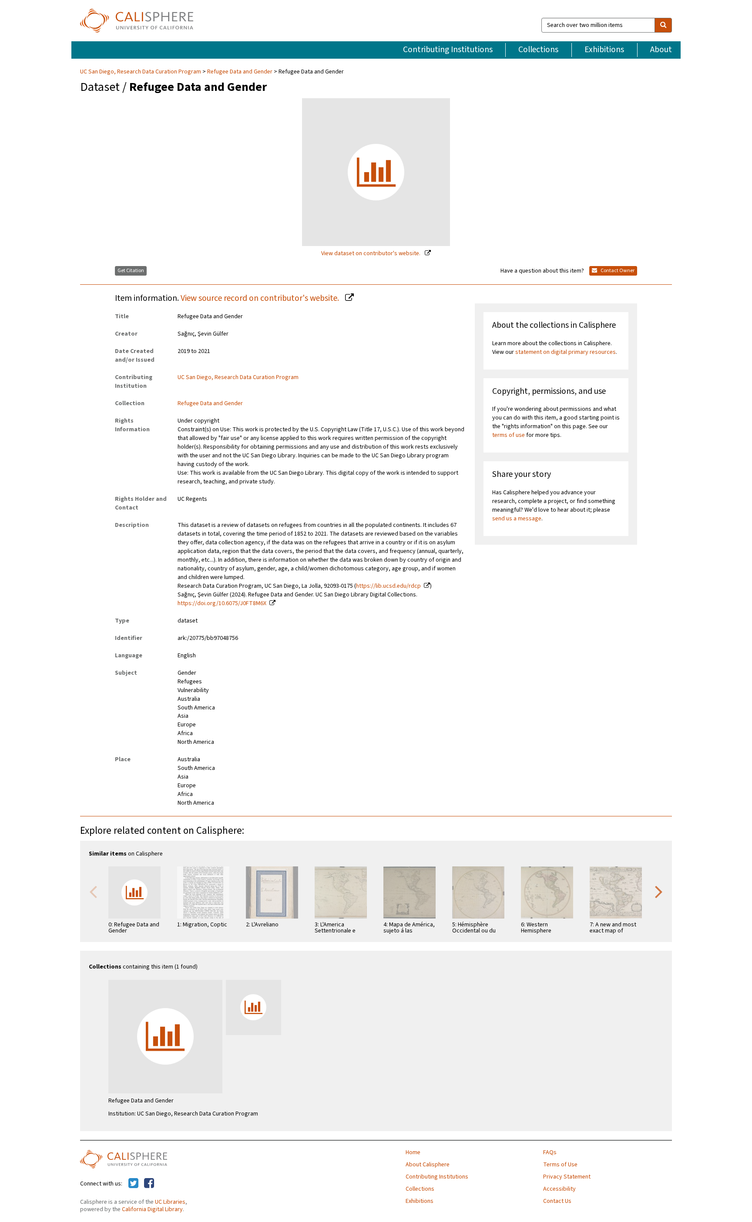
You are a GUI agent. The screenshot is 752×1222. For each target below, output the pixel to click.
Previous (93, 891)
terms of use (508, 435)
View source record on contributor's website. (261, 298)
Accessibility (559, 1189)
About (661, 49)
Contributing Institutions (448, 49)
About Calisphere (428, 1165)
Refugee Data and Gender (239, 71)
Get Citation (131, 270)
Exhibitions (604, 49)
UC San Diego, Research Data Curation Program (141, 71)
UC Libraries (170, 1202)
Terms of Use (560, 1165)
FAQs (550, 1152)
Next (659, 891)
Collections (538, 49)
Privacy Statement (567, 1177)
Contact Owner (617, 270)
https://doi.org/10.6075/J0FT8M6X (222, 603)
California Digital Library (152, 1209)
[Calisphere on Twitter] (133, 1183)
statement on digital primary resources (565, 352)
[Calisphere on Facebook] (149, 1183)
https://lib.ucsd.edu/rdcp (388, 586)
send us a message (516, 518)
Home (413, 1152)
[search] (663, 25)
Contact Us (557, 1201)
